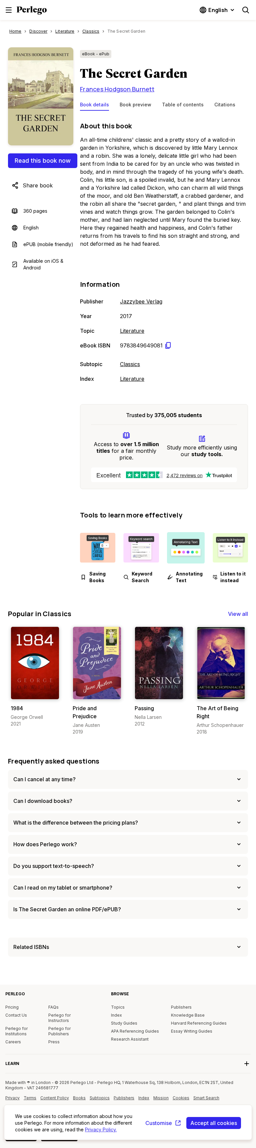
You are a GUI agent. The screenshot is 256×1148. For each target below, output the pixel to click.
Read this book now (43, 160)
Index (116, 1015)
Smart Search (206, 1097)
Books (79, 1097)
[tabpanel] (164, 251)
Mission (161, 1097)
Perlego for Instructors (59, 1018)
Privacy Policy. (101, 1129)
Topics (118, 1007)
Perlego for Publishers (59, 1031)
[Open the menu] (8, 10)
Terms (30, 1097)
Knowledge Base (188, 1015)
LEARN (12, 1063)
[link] (35, 677)
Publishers (181, 1007)
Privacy (12, 1097)
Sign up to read (35, 692)
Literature (132, 330)
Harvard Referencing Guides (199, 1023)
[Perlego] (32, 11)
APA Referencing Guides (135, 1031)
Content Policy (54, 1100)
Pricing (12, 1007)
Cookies (181, 1097)
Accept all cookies (213, 1123)
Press (54, 1041)
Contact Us (16, 1015)
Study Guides (124, 1023)
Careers (13, 1041)
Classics (130, 364)
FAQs (53, 1007)
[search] (245, 10)
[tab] (94, 106)
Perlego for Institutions (16, 1031)
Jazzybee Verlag (141, 301)
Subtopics (100, 1097)
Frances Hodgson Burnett (117, 89)
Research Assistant (130, 1039)
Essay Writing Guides (191, 1031)
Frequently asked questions (54, 761)
